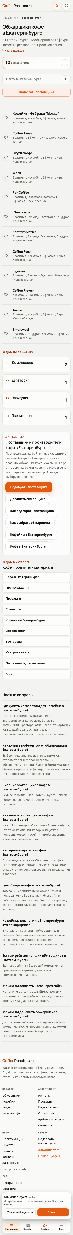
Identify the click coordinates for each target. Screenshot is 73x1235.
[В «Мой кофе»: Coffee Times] (5, 137)
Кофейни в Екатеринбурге (31, 535)
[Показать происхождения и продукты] (64, 62)
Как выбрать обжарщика (30, 523)
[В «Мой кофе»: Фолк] (5, 177)
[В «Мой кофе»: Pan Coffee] (5, 196)
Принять (53, 1212)
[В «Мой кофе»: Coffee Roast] (5, 255)
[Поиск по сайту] (57, 6)
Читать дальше (13, 50)
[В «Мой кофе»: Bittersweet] (5, 333)
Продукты (13, 598)
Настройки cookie (14, 1169)
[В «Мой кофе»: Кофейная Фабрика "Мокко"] (5, 117)
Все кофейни (15, 631)
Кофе (6, 1107)
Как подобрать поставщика (32, 511)
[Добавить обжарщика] (65, 78)
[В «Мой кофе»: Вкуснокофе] (5, 157)
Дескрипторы (12, 1183)
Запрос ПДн (10, 1163)
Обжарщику (47, 1156)
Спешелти (13, 609)
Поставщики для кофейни (25, 663)
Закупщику (47, 1149)
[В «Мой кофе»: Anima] (5, 314)
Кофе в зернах (48, 1107)
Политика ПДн (12, 1139)
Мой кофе (9, 1189)
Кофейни (8, 1101)
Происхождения (18, 587)
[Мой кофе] (66, 6)
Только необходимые (20, 1212)
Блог (9, 674)
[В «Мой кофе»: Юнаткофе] (5, 216)
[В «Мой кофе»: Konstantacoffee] (5, 236)
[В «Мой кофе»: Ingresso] (5, 275)
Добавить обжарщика (27, 499)
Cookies (7, 1151)
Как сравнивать (17, 652)
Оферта (7, 1145)
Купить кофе (11, 1113)
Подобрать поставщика (36, 92)
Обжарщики (10, 17)
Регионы (44, 1095)
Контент (8, 1157)
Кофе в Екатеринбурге (28, 546)
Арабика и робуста (51, 1119)
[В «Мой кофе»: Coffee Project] (5, 294)
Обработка (46, 1113)
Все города (14, 641)
